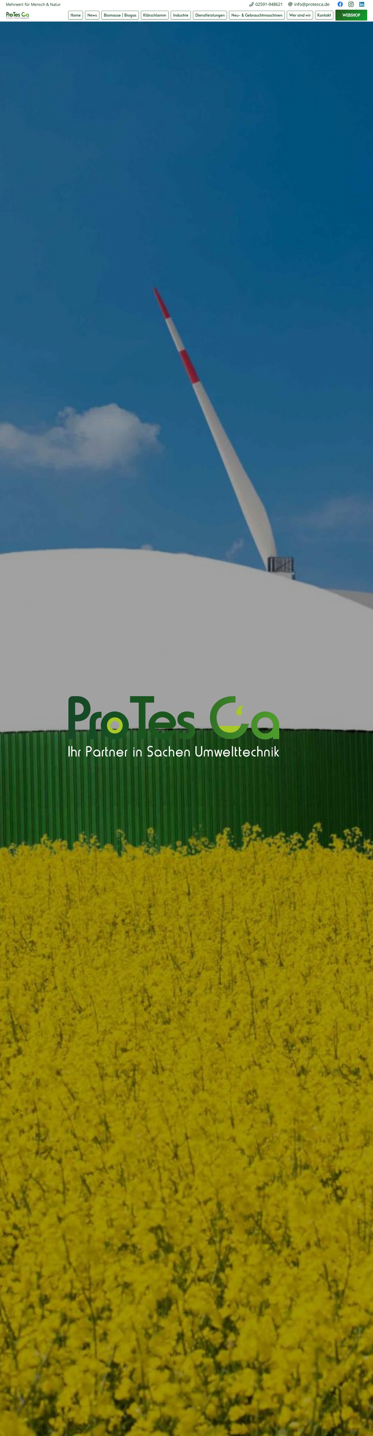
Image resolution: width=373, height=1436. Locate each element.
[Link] (18, 15)
